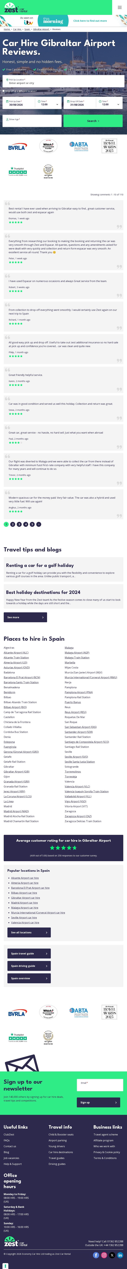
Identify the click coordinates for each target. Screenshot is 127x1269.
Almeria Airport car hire (24, 883)
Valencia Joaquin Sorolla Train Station (87, 791)
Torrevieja (71, 776)
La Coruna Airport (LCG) (18, 796)
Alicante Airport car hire (25, 878)
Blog (6, 1152)
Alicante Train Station (16, 657)
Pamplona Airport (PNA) (79, 692)
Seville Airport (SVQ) (76, 756)
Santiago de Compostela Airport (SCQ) (87, 742)
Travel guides (56, 1158)
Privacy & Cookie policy (107, 1152)
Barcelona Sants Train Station (21, 682)
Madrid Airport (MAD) (16, 811)
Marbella (70, 662)
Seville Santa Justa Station (80, 761)
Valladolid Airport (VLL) (78, 796)
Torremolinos (73, 771)
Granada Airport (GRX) (16, 781)
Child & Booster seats (61, 1134)
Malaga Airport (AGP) (77, 652)
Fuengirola (10, 747)
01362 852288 (115, 1241)
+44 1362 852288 (113, 1245)
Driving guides (57, 1164)
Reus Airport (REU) (75, 712)
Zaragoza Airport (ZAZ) (78, 816)
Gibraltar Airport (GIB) (16, 771)
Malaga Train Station (77, 657)
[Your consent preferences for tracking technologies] (5, 1266)
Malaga (69, 647)
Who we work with (104, 1146)
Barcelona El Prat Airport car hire (30, 888)
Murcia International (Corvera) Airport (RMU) (91, 677)
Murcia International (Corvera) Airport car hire (38, 912)
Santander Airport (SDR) (79, 732)
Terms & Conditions (105, 1158)
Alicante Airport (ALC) (16, 652)
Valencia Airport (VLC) (77, 786)
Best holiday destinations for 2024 (43, 592)
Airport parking (58, 1140)
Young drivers (57, 1146)
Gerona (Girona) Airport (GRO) (21, 751)
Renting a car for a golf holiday (40, 566)
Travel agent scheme (106, 1134)
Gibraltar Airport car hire (25, 897)
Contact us (10, 1146)
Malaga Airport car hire (24, 907)
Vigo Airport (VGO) (75, 801)
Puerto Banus (73, 702)
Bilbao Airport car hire (24, 892)
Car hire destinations (61, 1152)
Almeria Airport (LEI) (15, 662)
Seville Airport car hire (24, 917)
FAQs (7, 1140)
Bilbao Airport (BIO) (15, 707)
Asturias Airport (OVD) (17, 667)
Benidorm (9, 692)
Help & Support (13, 1164)
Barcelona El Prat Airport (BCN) (22, 677)
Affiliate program (103, 1140)
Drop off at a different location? (21, 91)
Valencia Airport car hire (25, 922)
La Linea (8, 801)
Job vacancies (11, 1158)
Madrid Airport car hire (24, 902)
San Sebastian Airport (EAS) (81, 727)
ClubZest (9, 1134)
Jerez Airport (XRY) (14, 791)
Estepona (9, 742)
